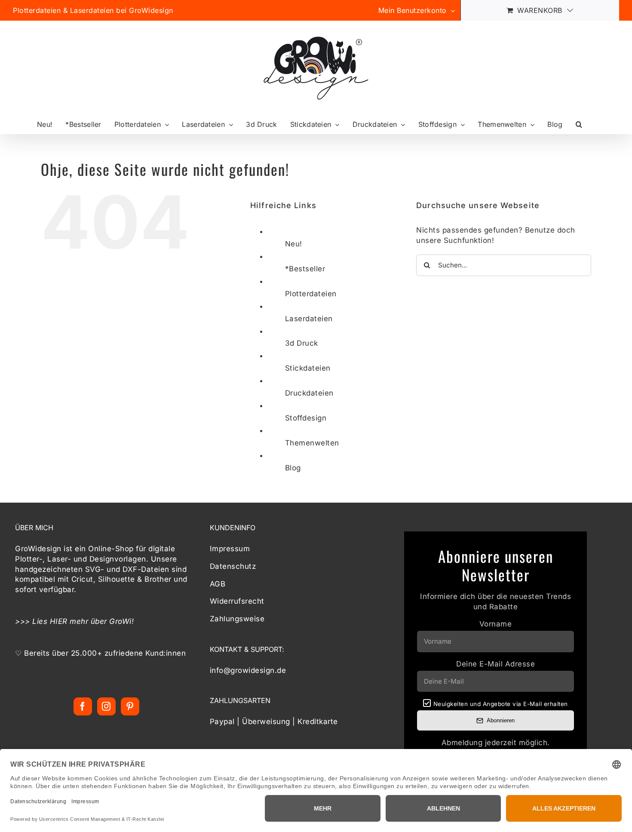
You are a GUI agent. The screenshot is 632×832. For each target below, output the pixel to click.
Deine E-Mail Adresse (495, 664)
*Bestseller (305, 268)
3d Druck (301, 343)
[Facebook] (83, 706)
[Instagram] (106, 706)
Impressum (230, 548)
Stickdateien (308, 368)
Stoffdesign (306, 418)
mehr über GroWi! (101, 621)
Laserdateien (309, 318)
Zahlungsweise (237, 618)
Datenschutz (233, 566)
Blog (293, 468)
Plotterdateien (311, 293)
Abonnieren (501, 720)
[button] (579, 124)
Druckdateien (309, 393)
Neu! (293, 243)
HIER (58, 621)
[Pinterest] (130, 706)
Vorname (495, 624)
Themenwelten (312, 443)
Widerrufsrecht (237, 601)
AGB (218, 584)
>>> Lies (32, 621)
